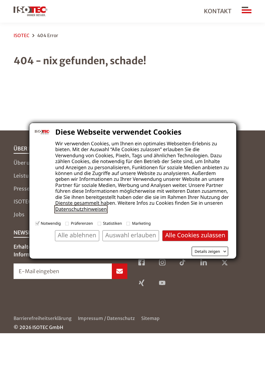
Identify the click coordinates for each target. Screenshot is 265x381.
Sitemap (150, 318)
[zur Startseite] (31, 11)
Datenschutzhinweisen (81, 209)
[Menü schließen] (246, 11)
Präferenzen (82, 223)
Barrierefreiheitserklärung (42, 318)
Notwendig (51, 223)
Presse (22, 188)
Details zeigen (207, 251)
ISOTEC (21, 35)
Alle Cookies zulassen (195, 235)
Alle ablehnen (77, 235)
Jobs (19, 214)
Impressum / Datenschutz (106, 318)
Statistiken (112, 223)
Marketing (141, 223)
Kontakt (217, 11)
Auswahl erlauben (130, 235)
